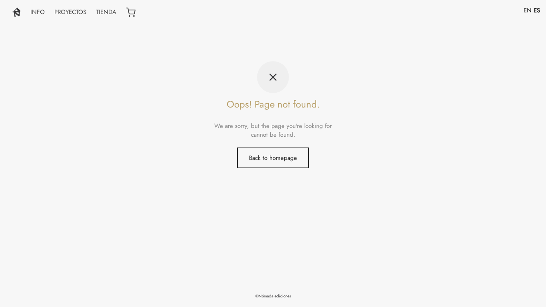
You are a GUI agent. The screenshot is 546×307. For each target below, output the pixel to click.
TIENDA (106, 12)
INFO (37, 12)
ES (537, 10)
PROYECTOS (70, 12)
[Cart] (131, 12)
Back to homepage (273, 158)
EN (528, 10)
